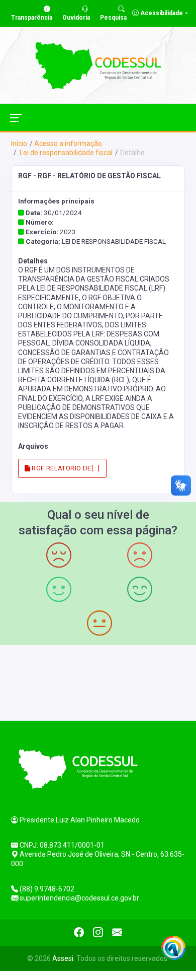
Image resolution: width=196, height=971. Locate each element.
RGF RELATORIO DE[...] (65, 468)
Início (19, 144)
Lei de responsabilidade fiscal (65, 153)
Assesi (62, 958)
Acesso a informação (68, 144)
